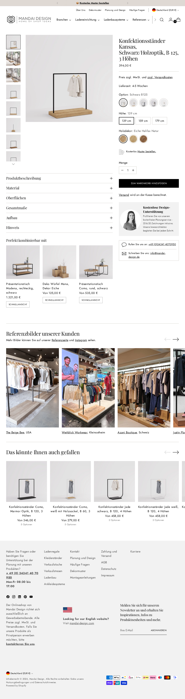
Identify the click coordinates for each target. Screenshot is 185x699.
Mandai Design (36, 679)
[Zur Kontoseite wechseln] (169, 19)
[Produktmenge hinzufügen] (133, 170)
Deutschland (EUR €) (166, 10)
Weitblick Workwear (74, 432)
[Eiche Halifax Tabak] (143, 139)
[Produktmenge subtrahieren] (122, 170)
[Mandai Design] (28, 20)
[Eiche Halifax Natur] (123, 139)
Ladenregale (52, 551)
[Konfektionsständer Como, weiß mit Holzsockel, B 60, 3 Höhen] (70, 481)
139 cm (126, 121)
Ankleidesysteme (54, 584)
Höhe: (128, 113)
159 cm (143, 121)
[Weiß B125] (133, 102)
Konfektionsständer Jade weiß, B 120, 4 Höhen (158, 509)
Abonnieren (159, 630)
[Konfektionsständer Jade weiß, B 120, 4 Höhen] (158, 481)
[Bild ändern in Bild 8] (13, 158)
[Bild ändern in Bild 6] (13, 125)
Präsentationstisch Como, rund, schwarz (93, 286)
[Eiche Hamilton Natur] (133, 139)
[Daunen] (13, 164)
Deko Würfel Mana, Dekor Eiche (56, 286)
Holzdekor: (139, 131)
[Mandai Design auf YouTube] (31, 597)
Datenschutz (108, 569)
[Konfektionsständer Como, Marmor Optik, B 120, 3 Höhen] (26, 481)
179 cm (159, 121)
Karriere (135, 551)
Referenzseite (60, 340)
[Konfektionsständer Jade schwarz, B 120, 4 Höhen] (114, 481)
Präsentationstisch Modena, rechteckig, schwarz (20, 288)
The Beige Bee (15, 432)
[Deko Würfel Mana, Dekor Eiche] (59, 262)
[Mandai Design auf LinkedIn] (20, 597)
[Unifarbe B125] (163, 102)
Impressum (107, 575)
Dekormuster (78, 571)
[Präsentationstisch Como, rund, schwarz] (96, 262)
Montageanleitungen (83, 577)
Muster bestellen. (146, 151)
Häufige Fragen (80, 564)
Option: (133, 95)
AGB (104, 562)
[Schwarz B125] (123, 102)
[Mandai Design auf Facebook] (8, 597)
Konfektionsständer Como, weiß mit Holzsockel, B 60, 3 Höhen (70, 511)
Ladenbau (50, 577)
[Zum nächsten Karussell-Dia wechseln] (176, 339)
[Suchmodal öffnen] (161, 19)
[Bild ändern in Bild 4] (13, 92)
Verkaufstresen (53, 571)
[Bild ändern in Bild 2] (13, 58)
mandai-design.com (82, 623)
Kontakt (74, 551)
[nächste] (128, 3)
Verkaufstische (53, 564)
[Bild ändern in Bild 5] (13, 108)
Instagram (81, 340)
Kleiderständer (53, 558)
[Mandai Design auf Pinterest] (25, 597)
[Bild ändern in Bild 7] (13, 142)
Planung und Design (83, 558)
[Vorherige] (57, 3)
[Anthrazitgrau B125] (153, 102)
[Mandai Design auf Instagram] (14, 597)
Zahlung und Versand (109, 553)
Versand (124, 195)
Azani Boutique (127, 432)
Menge (123, 163)
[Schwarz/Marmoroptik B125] (143, 102)
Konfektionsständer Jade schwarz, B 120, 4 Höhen (114, 509)
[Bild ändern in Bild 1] (13, 42)
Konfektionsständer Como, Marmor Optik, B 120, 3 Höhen (26, 511)
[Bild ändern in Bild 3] (13, 75)
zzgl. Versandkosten (160, 77)
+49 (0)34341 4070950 (162, 244)
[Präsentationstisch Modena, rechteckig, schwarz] (23, 262)
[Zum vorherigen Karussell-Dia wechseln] (167, 339)
